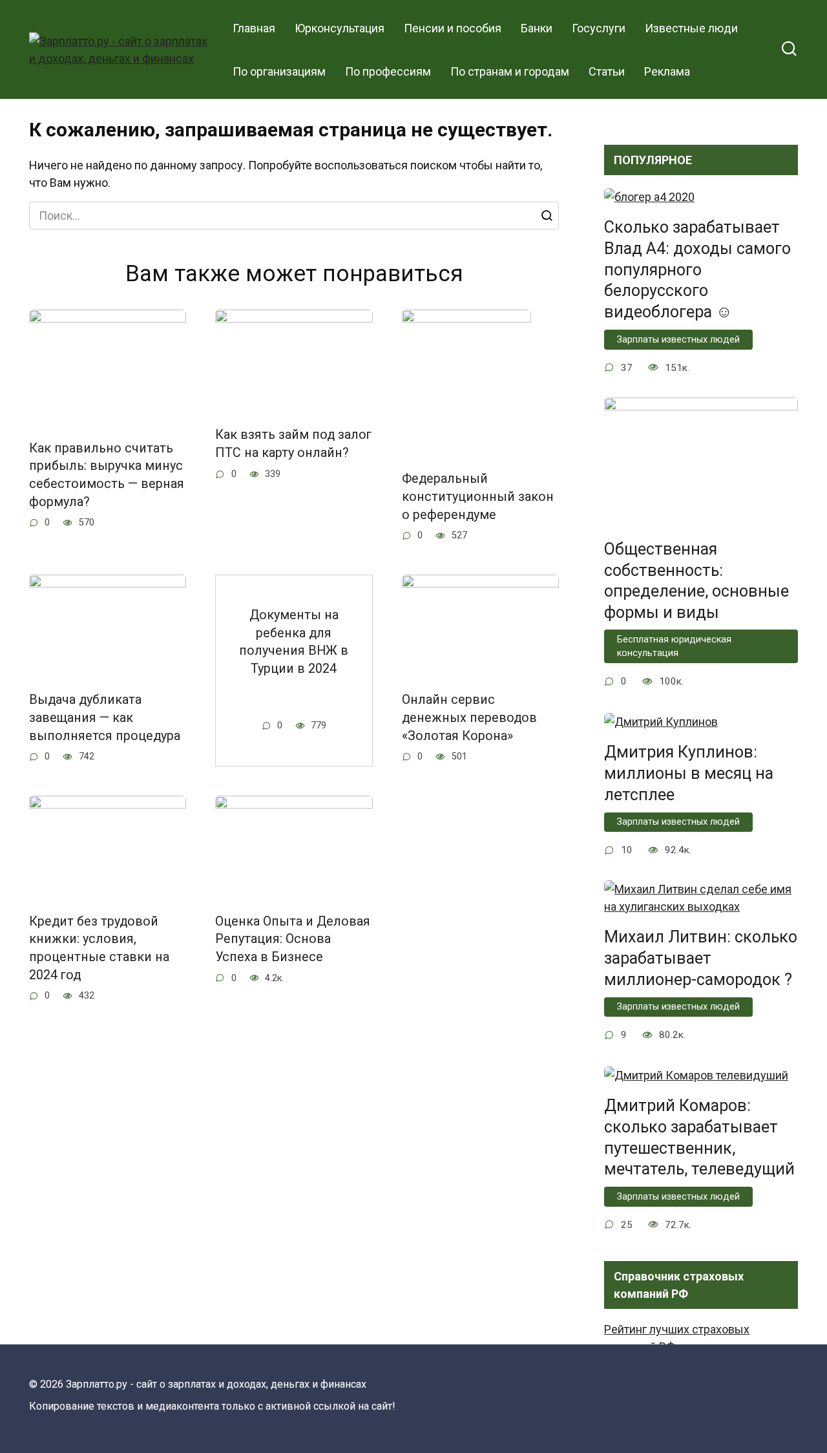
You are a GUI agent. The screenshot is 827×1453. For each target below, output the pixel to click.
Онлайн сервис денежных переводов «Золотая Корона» (469, 717)
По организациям (279, 71)
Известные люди (691, 28)
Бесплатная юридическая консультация (674, 646)
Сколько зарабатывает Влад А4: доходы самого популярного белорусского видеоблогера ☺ (697, 269)
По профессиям (388, 71)
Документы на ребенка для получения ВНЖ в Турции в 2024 (293, 642)
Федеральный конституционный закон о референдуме (478, 496)
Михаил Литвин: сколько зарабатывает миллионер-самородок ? (700, 958)
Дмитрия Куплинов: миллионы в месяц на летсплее (688, 773)
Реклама (667, 71)
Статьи (607, 71)
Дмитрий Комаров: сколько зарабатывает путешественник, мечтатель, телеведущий (699, 1137)
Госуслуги (598, 28)
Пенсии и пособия (452, 28)
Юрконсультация (339, 28)
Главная (254, 28)
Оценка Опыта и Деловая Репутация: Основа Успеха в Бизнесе (292, 939)
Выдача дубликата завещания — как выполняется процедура (104, 717)
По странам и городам (509, 71)
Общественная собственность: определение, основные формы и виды (696, 580)
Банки (536, 28)
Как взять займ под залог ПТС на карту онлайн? (293, 443)
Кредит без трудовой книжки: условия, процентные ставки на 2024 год (99, 948)
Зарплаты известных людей (678, 339)
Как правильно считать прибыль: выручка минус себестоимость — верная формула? (106, 475)
